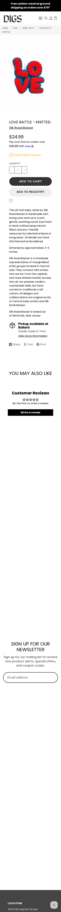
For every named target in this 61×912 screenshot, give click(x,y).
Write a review (30, 412)
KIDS (15, 28)
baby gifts (28, 28)
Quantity (15, 163)
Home (5, 28)
